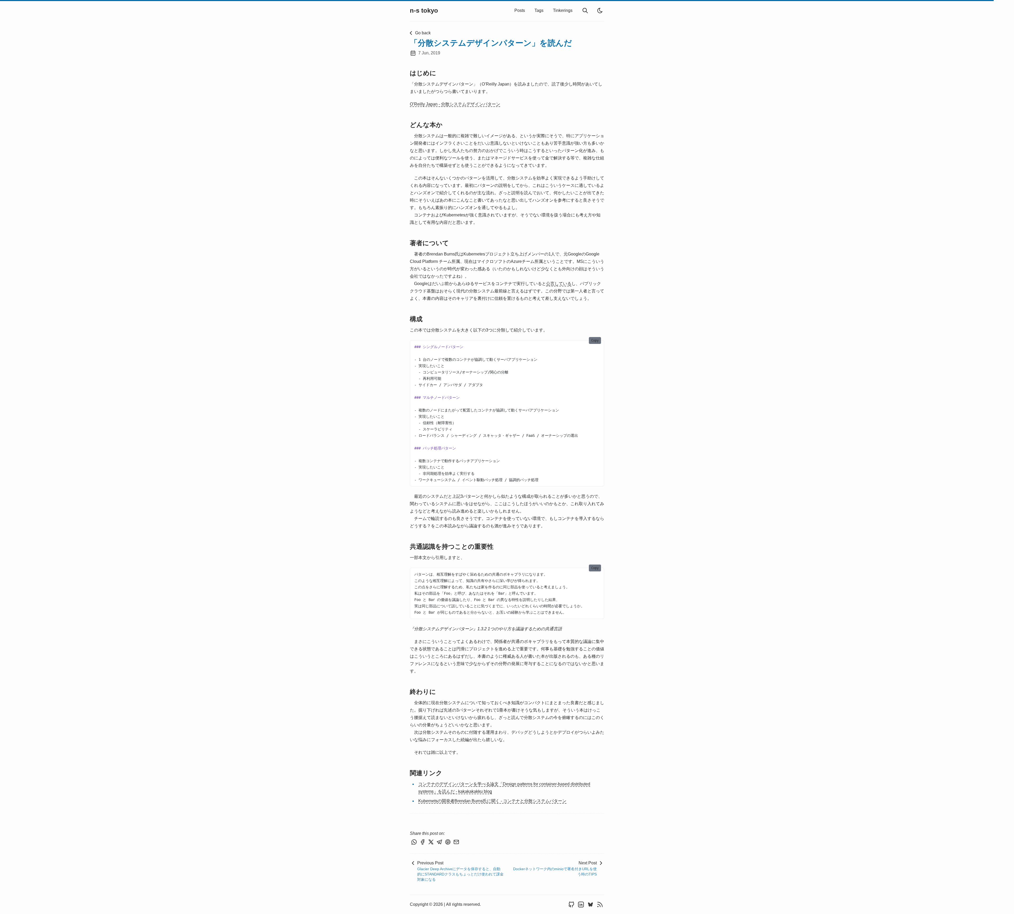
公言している (558, 283)
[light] (600, 10)
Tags (538, 10)
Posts (519, 10)
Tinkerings (562, 10)
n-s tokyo (424, 10)
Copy (595, 340)
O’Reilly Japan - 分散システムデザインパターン (455, 104)
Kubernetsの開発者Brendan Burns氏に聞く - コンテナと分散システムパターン (492, 801)
